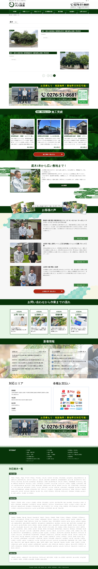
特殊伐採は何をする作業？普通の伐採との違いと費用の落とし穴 (27, 369)
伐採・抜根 (50, 452)
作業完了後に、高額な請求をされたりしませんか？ (66, 366)
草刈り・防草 (30, 454)
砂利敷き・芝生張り (73, 450)
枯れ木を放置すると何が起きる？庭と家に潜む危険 (30, 363)
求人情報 (50, 450)
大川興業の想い (30, 456)
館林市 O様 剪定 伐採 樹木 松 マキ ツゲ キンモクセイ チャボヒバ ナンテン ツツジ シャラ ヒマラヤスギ (65, 221)
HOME (28, 450)
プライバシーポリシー (73, 458)
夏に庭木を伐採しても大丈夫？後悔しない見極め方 (30, 366)
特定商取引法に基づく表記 (33, 458)
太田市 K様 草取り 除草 (50, 267)
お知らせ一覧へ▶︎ (42, 351)
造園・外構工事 (30, 452)
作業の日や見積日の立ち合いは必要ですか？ (64, 358)
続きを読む (80, 238)
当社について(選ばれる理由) (75, 454)
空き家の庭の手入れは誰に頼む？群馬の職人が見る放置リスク (27, 355)
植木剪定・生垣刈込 (73, 452)
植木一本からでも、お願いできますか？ (63, 355)
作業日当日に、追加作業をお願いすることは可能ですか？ (68, 369)
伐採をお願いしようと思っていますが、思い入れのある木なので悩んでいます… (70, 362)
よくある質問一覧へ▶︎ (81, 351)
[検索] (88, 0)
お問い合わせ (51, 458)
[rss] (86, 0)
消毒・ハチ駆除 (51, 454)
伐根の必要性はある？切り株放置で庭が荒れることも (31, 360)
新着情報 (70, 456)
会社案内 (50, 456)
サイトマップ (30, 461)
